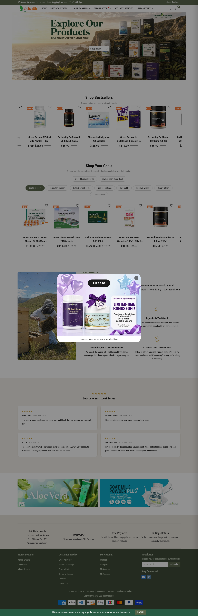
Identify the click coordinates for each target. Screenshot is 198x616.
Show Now (99, 283)
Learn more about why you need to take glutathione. (99, 339)
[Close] (136, 278)
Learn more (125, 612)
